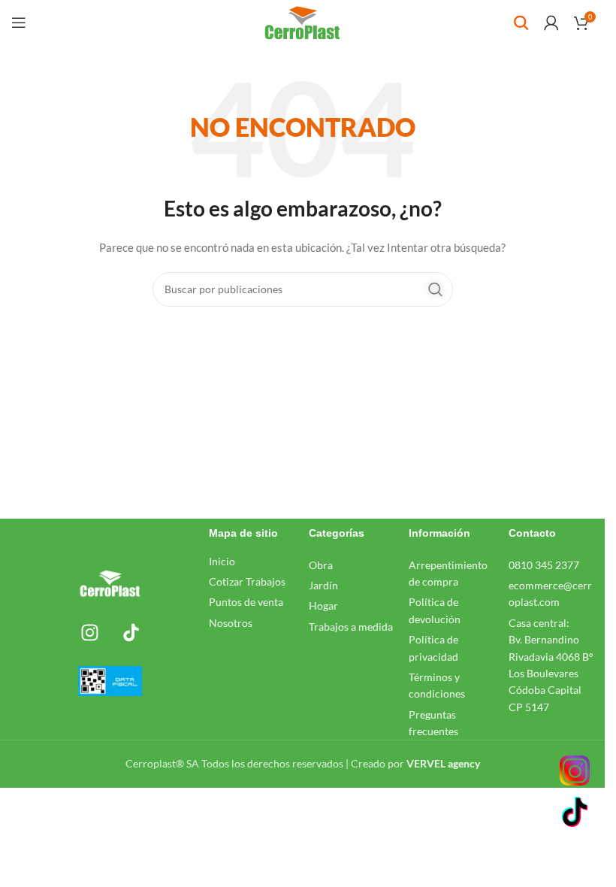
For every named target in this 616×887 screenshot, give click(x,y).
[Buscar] (521, 23)
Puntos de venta (246, 601)
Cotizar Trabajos (247, 581)
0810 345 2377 (544, 565)
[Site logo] (302, 21)
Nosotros (230, 622)
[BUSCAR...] (435, 289)
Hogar (323, 605)
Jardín (323, 585)
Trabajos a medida (351, 626)
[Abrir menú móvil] (19, 23)
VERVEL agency (443, 763)
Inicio (222, 561)
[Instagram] (89, 632)
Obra (321, 565)
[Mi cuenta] (551, 23)
